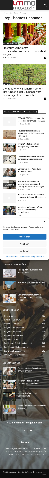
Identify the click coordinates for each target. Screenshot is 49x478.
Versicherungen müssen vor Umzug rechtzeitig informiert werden (30, 297)
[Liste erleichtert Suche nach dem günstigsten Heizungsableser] (9, 159)
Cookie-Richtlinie (11, 257)
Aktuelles (6, 84)
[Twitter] (24, 430)
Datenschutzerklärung (27, 257)
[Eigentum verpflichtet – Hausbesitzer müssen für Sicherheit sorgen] (24, 34)
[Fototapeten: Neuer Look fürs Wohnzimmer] (9, 273)
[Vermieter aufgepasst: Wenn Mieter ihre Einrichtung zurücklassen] (9, 210)
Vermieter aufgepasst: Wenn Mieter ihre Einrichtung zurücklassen (30, 209)
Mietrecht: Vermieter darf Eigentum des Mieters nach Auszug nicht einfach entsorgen (31, 183)
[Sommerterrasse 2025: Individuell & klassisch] (9, 409)
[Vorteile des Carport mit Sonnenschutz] (9, 396)
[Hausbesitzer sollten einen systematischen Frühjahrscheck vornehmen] (9, 134)
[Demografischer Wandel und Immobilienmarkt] (9, 172)
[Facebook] (18, 430)
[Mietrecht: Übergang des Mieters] (9, 285)
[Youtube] (30, 430)
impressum (40, 257)
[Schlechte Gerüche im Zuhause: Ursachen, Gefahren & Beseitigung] (9, 197)
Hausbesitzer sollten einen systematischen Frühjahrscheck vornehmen (31, 133)
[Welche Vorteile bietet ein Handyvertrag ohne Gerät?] (9, 147)
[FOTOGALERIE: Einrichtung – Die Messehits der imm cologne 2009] (9, 121)
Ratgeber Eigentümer (10, 43)
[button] (44, 221)
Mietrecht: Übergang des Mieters (31, 282)
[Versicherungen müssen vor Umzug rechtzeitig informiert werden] (9, 298)
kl (3, 98)
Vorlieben (24, 251)
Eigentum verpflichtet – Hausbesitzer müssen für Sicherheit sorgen (24, 51)
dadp (5, 58)
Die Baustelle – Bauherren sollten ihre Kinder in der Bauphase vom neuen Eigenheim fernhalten (23, 92)
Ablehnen (24, 243)
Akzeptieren (24, 236)
